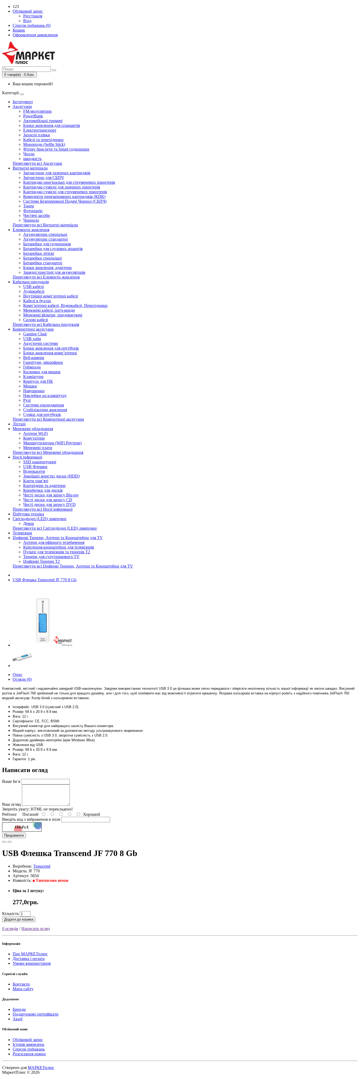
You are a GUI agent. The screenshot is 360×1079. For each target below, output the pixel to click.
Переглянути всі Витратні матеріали (45, 225)
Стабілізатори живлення (45, 409)
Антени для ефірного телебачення (53, 542)
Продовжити (14, 835)
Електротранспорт (39, 130)
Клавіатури (33, 376)
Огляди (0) (22, 679)
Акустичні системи (40, 343)
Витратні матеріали (30, 168)
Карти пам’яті (35, 481)
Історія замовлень (28, 1044)
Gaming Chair (35, 334)
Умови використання (32, 963)
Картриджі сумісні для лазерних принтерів (61, 187)
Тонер (28, 206)
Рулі (27, 400)
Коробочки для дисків (43, 490)
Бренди (19, 1009)
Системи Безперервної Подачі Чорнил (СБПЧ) (64, 201)
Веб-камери (33, 357)
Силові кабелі (35, 319)
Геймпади (32, 367)
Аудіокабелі (33, 291)
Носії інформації (27, 457)
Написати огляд (35, 928)
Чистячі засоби (36, 215)
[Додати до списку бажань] (4, 842)
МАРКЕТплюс (41, 1067)
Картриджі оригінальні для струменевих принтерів (69, 182)
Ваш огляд (11, 804)
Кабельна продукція (31, 282)
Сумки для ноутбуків (42, 414)
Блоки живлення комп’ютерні (50, 353)
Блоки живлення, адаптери (47, 267)
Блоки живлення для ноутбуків (51, 348)
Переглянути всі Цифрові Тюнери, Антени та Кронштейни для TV (73, 566)
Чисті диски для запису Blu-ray (51, 495)
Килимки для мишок (42, 372)
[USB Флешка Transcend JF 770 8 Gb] (43, 645)
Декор (28, 523)
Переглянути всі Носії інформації (42, 509)
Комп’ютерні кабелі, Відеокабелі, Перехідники (65, 305)
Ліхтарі (19, 424)
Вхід (27, 20)
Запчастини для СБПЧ (43, 177)
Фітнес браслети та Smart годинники (56, 149)
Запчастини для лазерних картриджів (56, 173)
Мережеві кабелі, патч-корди (49, 310)
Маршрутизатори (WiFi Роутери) (52, 443)
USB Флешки (35, 466)
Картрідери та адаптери (44, 485)
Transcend (41, 866)
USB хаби (32, 338)
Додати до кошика (18, 919)
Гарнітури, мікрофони (43, 362)
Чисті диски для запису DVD (49, 504)
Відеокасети (34, 471)
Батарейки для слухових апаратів (53, 248)
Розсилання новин (29, 1054)
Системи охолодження (43, 405)
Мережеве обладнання (33, 428)
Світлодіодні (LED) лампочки (39, 518)
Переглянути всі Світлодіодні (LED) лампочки (55, 528)
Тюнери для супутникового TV (51, 556)
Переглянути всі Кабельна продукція (46, 324)
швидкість (32, 158)
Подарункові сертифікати (36, 1014)
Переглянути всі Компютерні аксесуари (48, 419)
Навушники (34, 391)
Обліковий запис (28, 1039)
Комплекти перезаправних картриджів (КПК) (64, 196)
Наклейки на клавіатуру (45, 395)
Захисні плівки (36, 135)
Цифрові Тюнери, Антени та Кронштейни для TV (58, 537)
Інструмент (23, 102)
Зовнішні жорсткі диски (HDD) (51, 476)
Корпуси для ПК (38, 381)
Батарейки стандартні (42, 263)
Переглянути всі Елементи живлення (46, 277)
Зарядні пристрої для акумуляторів (54, 272)
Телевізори (22, 533)
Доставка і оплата (29, 958)
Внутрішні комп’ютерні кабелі (50, 296)
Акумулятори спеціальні (45, 234)
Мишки (30, 386)
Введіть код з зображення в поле (31, 819)
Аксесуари (22, 106)
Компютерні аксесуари (33, 329)
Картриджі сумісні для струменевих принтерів (65, 192)
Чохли (29, 154)
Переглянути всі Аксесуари (37, 163)
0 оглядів (10, 928)
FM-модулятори (37, 111)
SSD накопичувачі (39, 462)
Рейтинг (9, 814)
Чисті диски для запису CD (47, 500)
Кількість (10, 913)
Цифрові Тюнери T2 (41, 561)
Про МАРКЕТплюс (30, 954)
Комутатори (34, 438)
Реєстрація (32, 16)
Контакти (21, 984)
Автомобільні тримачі (42, 120)
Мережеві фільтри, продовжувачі (52, 315)
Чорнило (31, 220)
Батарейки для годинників (47, 244)
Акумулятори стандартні (45, 239)
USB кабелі (33, 286)
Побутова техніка (28, 514)
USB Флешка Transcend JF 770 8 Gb (44, 580)
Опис (17, 674)
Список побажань (29, 1049)
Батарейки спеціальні (42, 258)
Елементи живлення (31, 229)
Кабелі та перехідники (43, 139)
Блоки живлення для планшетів (51, 125)
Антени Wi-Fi (35, 433)
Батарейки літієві (38, 253)
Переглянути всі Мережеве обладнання (48, 452)
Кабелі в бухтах (37, 301)
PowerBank (33, 116)
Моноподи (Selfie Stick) (44, 144)
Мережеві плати (37, 447)
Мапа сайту (23, 989)
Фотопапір (32, 210)
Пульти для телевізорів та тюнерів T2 (56, 552)
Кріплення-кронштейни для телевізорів (58, 547)
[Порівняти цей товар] (9, 842)
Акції (17, 1019)
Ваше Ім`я (11, 781)
